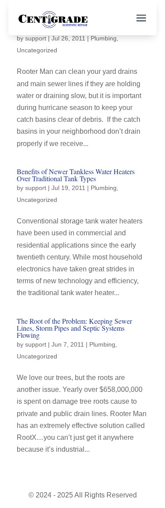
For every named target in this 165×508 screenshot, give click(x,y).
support (35, 38)
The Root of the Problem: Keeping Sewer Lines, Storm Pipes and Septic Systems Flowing (74, 328)
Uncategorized (37, 50)
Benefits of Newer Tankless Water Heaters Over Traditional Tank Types (76, 175)
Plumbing (104, 38)
